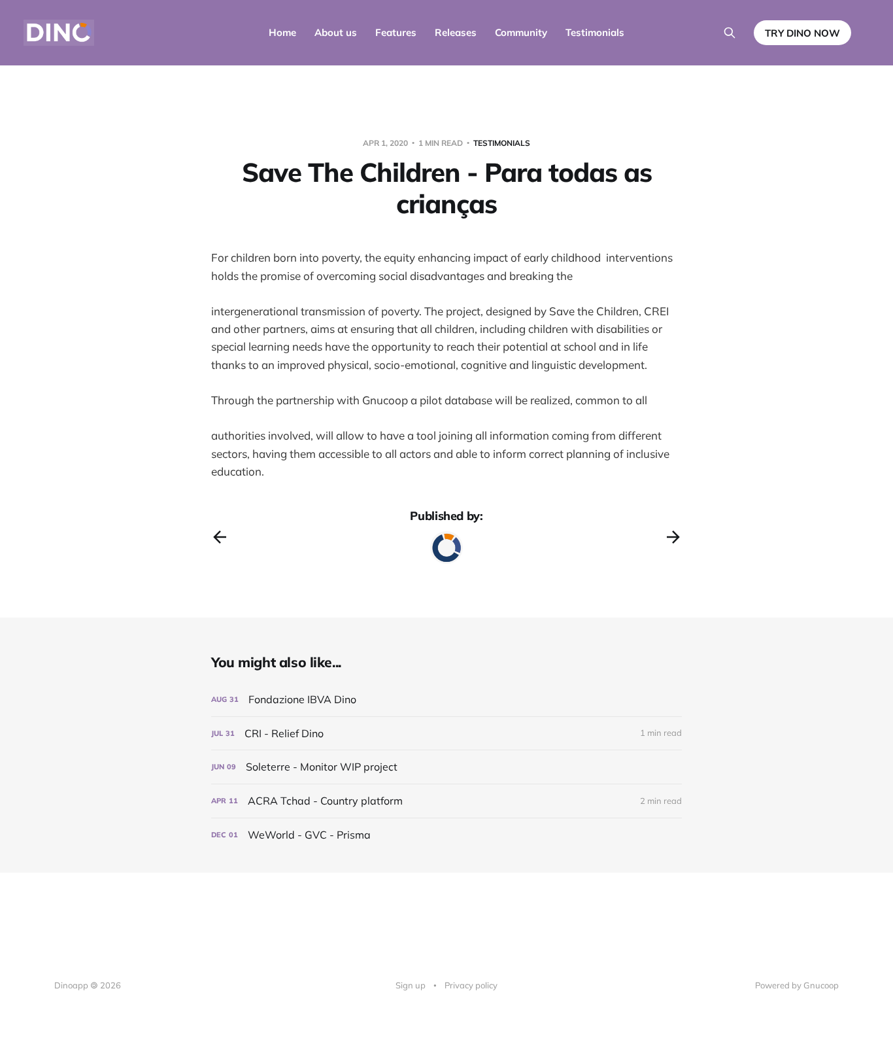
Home (282, 32)
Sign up (411, 985)
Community (521, 32)
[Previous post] (219, 537)
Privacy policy (471, 985)
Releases (456, 32)
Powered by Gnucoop (797, 985)
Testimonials (594, 32)
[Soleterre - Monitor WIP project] (446, 767)
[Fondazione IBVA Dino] (446, 699)
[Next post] (673, 537)
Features (395, 32)
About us (335, 32)
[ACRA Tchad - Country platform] (446, 801)
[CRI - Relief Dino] (446, 733)
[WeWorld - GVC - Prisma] (446, 835)
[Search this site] (729, 33)
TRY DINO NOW (802, 33)
